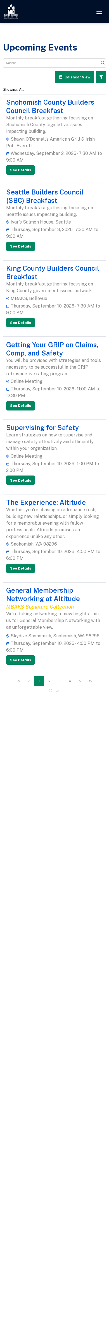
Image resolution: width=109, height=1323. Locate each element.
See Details (20, 170)
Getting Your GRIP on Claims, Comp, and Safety (52, 349)
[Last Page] (90, 681)
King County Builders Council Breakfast (52, 272)
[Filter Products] (101, 77)
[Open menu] (99, 13)
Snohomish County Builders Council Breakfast (50, 106)
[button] (58, 691)
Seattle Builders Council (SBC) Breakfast (45, 196)
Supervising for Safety (42, 427)
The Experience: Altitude (46, 502)
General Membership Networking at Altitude (43, 594)
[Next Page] (80, 681)
